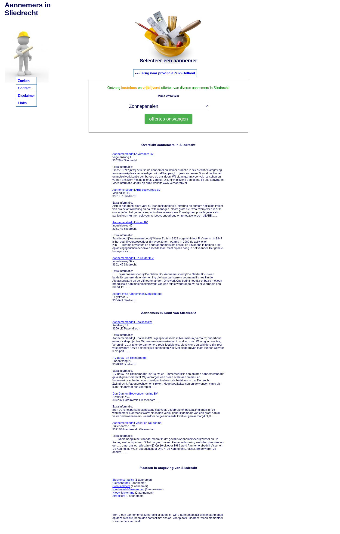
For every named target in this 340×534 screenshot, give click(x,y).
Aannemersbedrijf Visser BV (130, 222)
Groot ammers (121, 486)
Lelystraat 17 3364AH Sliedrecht (137, 297)
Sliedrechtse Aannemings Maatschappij (137, 294)
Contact (24, 88)
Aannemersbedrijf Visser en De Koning (136, 423)
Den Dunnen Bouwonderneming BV (135, 393)
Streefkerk (118, 496)
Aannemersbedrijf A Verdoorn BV (133, 154)
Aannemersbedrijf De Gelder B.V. (133, 258)
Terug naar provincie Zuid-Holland (167, 73)
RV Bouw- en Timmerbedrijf (129, 357)
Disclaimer (26, 95)
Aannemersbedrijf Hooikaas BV (132, 322)
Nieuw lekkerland (123, 492)
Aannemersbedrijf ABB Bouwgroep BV (136, 189)
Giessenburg (120, 483)
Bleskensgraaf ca (123, 479)
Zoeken (24, 81)
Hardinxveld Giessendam (128, 489)
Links (22, 103)
